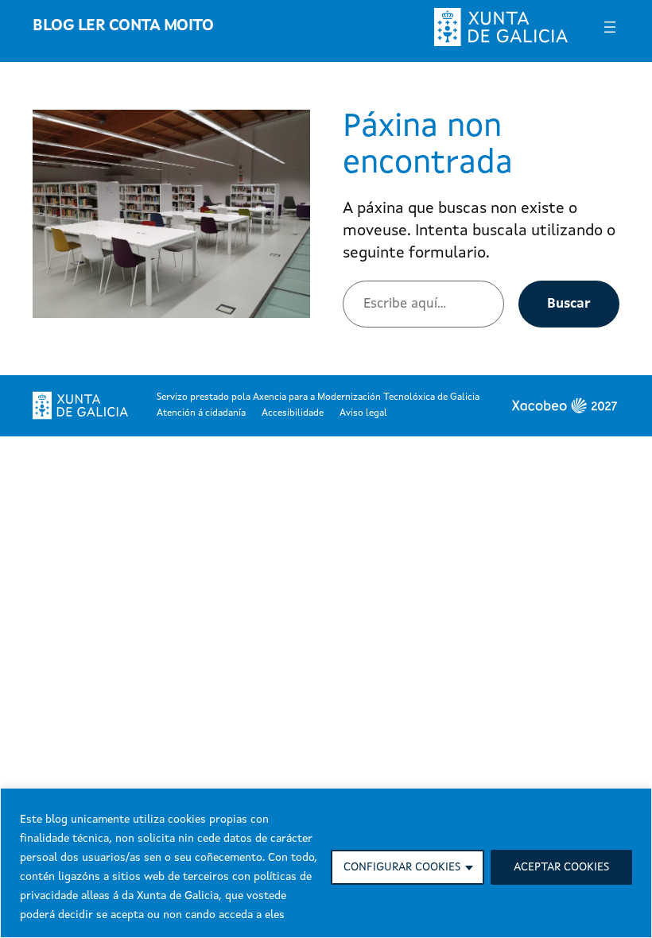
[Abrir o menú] (609, 27)
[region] (326, 863)
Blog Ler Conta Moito (123, 26)
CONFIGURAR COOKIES (401, 867)
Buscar (569, 304)
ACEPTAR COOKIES (561, 867)
